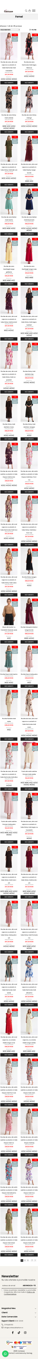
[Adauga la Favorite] (16, 35)
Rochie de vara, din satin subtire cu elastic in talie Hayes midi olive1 (29, 1240)
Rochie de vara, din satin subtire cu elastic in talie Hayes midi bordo (8, 474)
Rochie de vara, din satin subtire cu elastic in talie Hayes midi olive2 (8, 1240)
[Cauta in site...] (26, 11)
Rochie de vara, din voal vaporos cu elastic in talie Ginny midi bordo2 (9, 319)
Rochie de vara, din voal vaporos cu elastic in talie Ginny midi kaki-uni (9, 167)
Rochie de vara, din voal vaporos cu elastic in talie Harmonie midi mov (8, 527)
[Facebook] (13, 1333)
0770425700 (8, 1325)
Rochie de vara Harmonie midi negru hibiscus (29, 65)
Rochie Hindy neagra (29, 577)
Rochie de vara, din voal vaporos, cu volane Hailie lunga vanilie (29, 1040)
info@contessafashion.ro (13, 1328)
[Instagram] (25, 1333)
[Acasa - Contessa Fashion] (8, 11)
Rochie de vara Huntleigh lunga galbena (8, 269)
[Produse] (34, 11)
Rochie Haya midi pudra (29, 674)
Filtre (33, 30)
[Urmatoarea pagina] (35, 1260)
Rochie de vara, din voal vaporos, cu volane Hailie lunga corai (9, 1040)
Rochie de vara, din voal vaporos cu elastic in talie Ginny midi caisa (9, 580)
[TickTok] (19, 1333)
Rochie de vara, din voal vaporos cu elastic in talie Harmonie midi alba (8, 774)
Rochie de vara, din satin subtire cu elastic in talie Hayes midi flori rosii (8, 1090)
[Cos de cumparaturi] (29, 11)
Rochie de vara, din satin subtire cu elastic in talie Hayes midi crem (29, 1090)
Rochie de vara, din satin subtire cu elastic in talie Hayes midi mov (29, 1190)
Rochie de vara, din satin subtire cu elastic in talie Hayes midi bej (29, 1140)
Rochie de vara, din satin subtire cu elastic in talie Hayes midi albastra (8, 1190)
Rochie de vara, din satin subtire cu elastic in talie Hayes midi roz (8, 1140)
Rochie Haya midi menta (8, 674)
